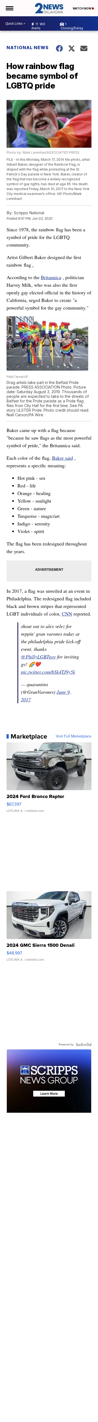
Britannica (51, 277)
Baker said (62, 458)
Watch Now (82, 8)
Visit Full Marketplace (73, 736)
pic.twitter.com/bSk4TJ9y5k (48, 672)
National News (28, 47)
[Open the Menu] (9, 8)
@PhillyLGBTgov (38, 656)
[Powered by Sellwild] (83, 1044)
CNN (67, 613)
